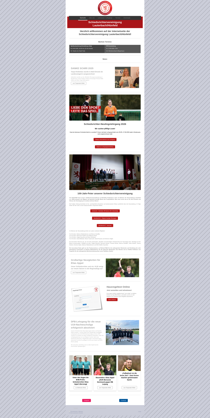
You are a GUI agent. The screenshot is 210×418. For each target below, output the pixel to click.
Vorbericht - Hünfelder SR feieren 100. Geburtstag (105, 211)
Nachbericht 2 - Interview (105, 225)
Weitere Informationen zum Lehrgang (105, 139)
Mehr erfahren (112, 299)
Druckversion (74, 411)
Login (139, 411)
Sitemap (81, 411)
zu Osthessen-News (80, 387)
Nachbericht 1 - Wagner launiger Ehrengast (105, 218)
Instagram (86, 400)
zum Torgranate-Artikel (78, 83)
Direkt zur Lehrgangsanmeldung (105, 146)
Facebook (123, 400)
